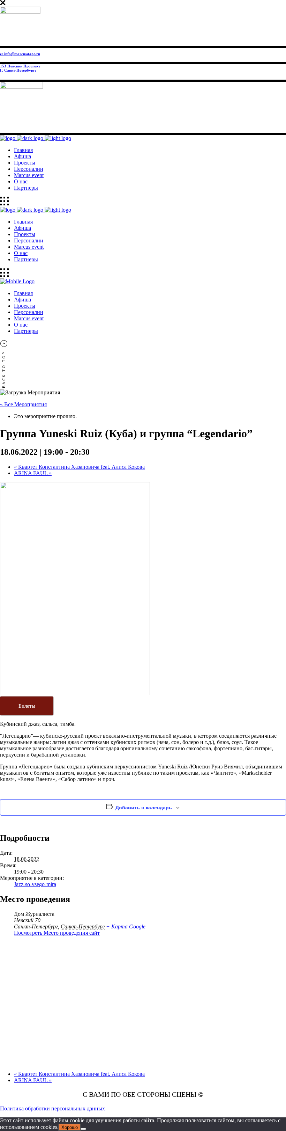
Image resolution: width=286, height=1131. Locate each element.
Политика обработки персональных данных (52, 1108)
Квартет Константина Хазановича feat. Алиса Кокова (79, 467)
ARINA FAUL (33, 473)
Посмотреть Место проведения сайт (57, 933)
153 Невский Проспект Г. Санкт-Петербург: (20, 68)
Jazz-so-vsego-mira (35, 884)
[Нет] (83, 1129)
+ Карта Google (125, 926)
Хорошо (69, 1127)
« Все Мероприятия (23, 404)
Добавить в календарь (143, 807)
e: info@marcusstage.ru (20, 54)
